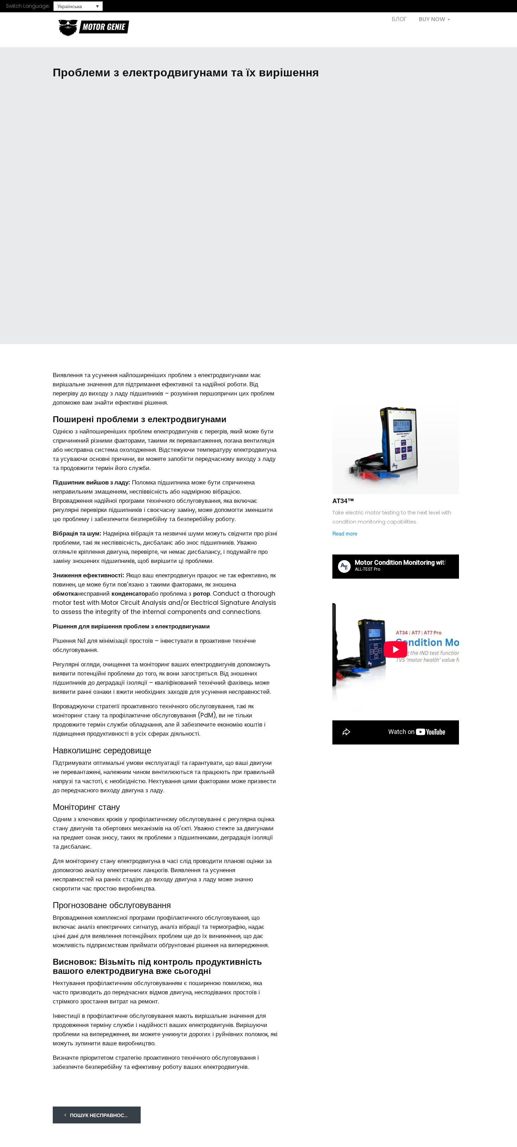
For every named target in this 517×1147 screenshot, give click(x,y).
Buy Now (433, 19)
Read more (344, 533)
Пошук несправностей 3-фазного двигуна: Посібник (105, 1115)
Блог (399, 19)
